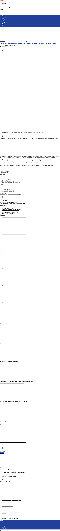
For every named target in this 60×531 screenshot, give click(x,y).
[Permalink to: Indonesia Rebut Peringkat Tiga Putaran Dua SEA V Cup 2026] (14, 284)
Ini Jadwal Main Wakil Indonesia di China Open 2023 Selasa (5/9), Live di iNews (12, 203)
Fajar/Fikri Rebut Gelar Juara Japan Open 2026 (8, 213)
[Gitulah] (1, 9)
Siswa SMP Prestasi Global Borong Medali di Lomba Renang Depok (11, 207)
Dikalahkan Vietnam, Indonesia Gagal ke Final (8, 301)
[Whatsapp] (2, 50)
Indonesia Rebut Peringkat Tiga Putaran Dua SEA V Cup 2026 (10, 210)
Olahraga (1, 46)
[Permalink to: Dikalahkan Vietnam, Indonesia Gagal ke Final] (12, 419)
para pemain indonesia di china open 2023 (13, 194)
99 (2, 447)
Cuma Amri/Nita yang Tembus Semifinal (7, 208)
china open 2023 (2, 194)
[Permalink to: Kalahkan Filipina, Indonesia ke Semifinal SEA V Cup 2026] (12, 439)
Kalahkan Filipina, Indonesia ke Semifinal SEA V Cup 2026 (10, 211)
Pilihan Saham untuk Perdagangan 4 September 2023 (9, 202)
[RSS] (2, 198)
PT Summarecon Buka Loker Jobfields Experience (9, 476)
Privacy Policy (4, 528)
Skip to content (2, 0)
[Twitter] (2, 197)
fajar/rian (6, 194)
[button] (9, 7)
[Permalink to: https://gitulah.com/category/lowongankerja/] (8, 470)
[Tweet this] (2, 48)
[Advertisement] (17, 12)
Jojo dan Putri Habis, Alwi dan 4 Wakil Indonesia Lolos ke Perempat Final (12, 209)
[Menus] (0, 1)
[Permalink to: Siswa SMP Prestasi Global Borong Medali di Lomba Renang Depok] (14, 233)
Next (2, 448)
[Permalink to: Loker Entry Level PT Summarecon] (14, 472)
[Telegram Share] (2, 49)
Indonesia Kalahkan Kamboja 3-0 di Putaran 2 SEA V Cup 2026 (10, 212)
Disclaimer (3, 527)
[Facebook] (2, 196)
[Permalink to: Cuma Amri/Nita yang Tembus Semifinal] (14, 250)
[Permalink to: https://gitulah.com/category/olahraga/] (9, 482)
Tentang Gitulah (4, 526)
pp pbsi (20, 194)
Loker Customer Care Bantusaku (6, 478)
